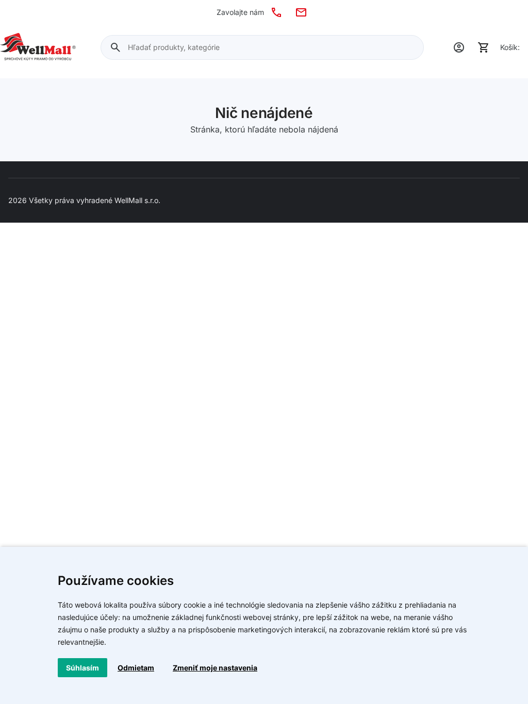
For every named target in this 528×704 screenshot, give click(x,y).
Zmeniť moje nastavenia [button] (215, 667)
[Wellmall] (38, 47)
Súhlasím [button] (82, 667)
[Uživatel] (459, 47)
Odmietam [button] (136, 667)
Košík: (510, 47)
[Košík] (483, 47)
